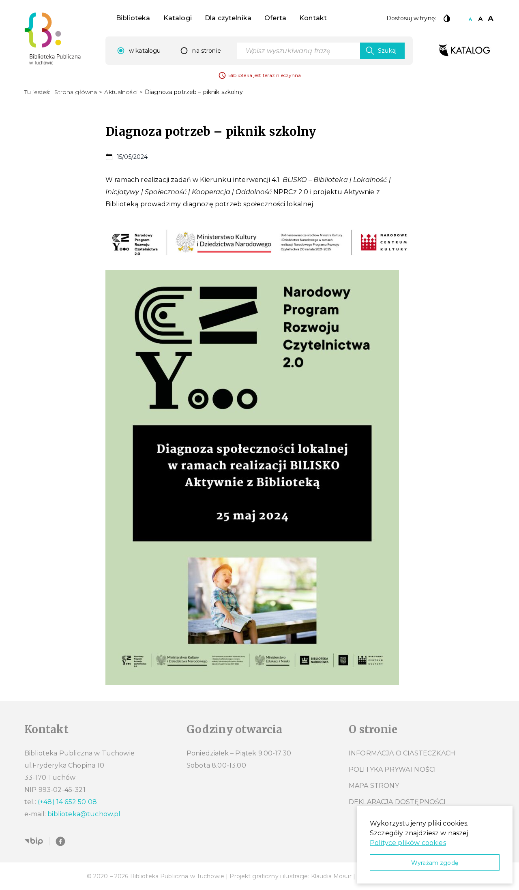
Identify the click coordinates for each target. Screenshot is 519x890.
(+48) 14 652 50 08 (67, 802)
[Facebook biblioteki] (60, 841)
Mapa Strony (374, 785)
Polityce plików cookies (408, 843)
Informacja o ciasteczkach (402, 753)
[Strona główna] (52, 38)
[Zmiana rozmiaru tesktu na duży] (491, 18)
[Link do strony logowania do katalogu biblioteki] (464, 51)
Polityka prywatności (392, 769)
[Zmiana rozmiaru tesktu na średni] (480, 18)
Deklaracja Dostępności (397, 802)
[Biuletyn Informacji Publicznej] (33, 841)
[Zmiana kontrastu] (447, 18)
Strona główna (75, 92)
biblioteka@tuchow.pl (83, 814)
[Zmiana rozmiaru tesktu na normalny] (470, 18)
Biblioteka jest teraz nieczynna (264, 75)
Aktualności (120, 92)
